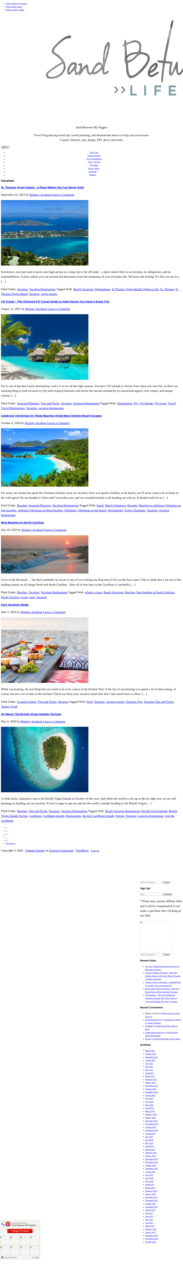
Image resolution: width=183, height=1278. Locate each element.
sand (32, 597)
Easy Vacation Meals (15, 604)
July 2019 (149, 1137)
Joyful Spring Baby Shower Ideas (167, 1039)
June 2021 (149, 1067)
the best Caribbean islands (98, 816)
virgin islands (49, 294)
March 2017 (150, 1226)
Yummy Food (9, 706)
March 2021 (150, 1076)
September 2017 (151, 1207)
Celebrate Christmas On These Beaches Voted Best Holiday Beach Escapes (51, 415)
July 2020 (149, 1098)
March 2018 (150, 1188)
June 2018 (149, 1178)
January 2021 (150, 1083)
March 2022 (150, 1051)
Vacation (22, 289)
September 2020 (151, 1092)
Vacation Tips (134, 701)
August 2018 (150, 1172)
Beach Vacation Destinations (122, 811)
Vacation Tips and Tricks (159, 701)
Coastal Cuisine (26, 701)
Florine (148, 1039)
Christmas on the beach (92, 510)
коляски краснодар (153, 1020)
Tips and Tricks (50, 403)
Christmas (70, 510)
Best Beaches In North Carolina (22, 522)
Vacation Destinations (42, 289)
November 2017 (151, 1200)
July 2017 (149, 1213)
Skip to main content (14, 7)
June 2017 (149, 1216)
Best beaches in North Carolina (155, 592)
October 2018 (150, 1165)
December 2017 (151, 1197)
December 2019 (151, 1121)
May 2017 (149, 1220)
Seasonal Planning (28, 403)
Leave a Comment (63, 194)
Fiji (136, 403)
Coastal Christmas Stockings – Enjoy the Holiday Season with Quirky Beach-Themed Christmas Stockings (162, 976)
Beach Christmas (115, 505)
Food (89, 701)
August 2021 (150, 1060)
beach (100, 505)
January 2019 (150, 1156)
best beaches (8, 510)
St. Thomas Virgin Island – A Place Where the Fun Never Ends (42, 187)
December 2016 (151, 1236)
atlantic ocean (93, 592)
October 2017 (150, 1204)
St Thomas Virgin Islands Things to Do (135, 289)
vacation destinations (51, 408)
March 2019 (150, 1150)
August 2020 (150, 1095)
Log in (95, 850)
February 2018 (151, 1191)
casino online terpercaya (154, 1033)
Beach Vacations (83, 289)
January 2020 (150, 1118)
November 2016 (151, 1239)
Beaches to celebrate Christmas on (160, 505)
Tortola (120, 816)
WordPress (82, 850)
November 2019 (151, 1124)
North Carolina (10, 597)
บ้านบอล (149, 1026)
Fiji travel (160, 403)
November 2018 (151, 1162)
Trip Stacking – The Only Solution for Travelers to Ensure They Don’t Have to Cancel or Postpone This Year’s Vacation (161, 998)
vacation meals (115, 701)
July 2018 (149, 1175)
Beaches (22, 505)
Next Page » (11, 843)
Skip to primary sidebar (15, 10)
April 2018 (149, 1185)
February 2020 (151, 1114)
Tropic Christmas (134, 510)
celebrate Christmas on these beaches (40, 510)
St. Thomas (167, 289)
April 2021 (149, 1073)
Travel (172, 403)
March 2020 (150, 1111)
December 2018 (151, 1159)
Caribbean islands (53, 816)
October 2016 (150, 1242)
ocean (24, 597)
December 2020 (151, 1086)
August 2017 (150, 1210)
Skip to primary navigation (16, 3)
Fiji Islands (146, 403)
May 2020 (149, 1105)
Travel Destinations (13, 408)
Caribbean (35, 816)
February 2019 (151, 1153)
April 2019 (149, 1146)
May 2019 (149, 1143)
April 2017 (149, 1223)
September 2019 (151, 1130)
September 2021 (151, 1057)
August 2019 (150, 1134)
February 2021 (151, 1079)
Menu (6, 147)
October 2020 (150, 1089)
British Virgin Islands (154, 811)
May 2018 (149, 1181)
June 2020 (149, 1102)
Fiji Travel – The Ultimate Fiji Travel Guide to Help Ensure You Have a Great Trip (55, 301)
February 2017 (151, 1229)
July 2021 (149, 1064)
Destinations (102, 289)
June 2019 (149, 1140)
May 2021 (149, 1070)
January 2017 (150, 1232)
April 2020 (149, 1108)
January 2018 (150, 1194)
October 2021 (150, 1054)
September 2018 (151, 1169)
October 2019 (150, 1127)
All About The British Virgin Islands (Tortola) (31, 714)
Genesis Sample (35, 850)
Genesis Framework (61, 850)
